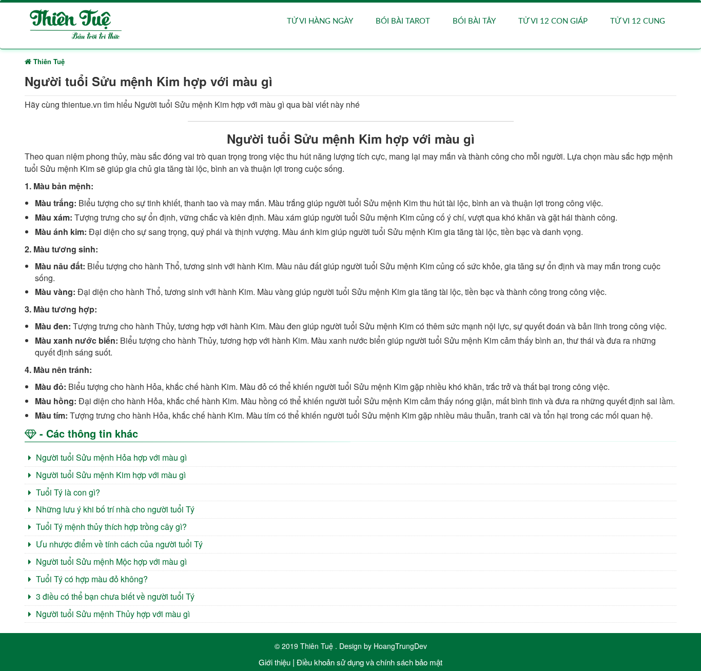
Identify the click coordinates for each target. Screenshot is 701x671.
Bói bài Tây (474, 21)
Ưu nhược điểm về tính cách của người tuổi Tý (118, 544)
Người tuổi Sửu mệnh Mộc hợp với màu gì (110, 561)
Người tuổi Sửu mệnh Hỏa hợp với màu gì (110, 457)
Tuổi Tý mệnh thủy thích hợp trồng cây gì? (110, 526)
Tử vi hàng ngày (320, 21)
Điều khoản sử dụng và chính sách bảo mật (369, 662)
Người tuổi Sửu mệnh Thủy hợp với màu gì (112, 614)
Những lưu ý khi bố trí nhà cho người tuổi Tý (114, 509)
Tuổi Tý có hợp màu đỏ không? (91, 579)
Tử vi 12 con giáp (553, 21)
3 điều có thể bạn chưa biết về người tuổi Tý (114, 596)
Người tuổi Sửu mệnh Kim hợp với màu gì (110, 475)
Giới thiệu (274, 662)
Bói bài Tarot (403, 21)
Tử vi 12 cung (637, 21)
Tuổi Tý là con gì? (67, 492)
